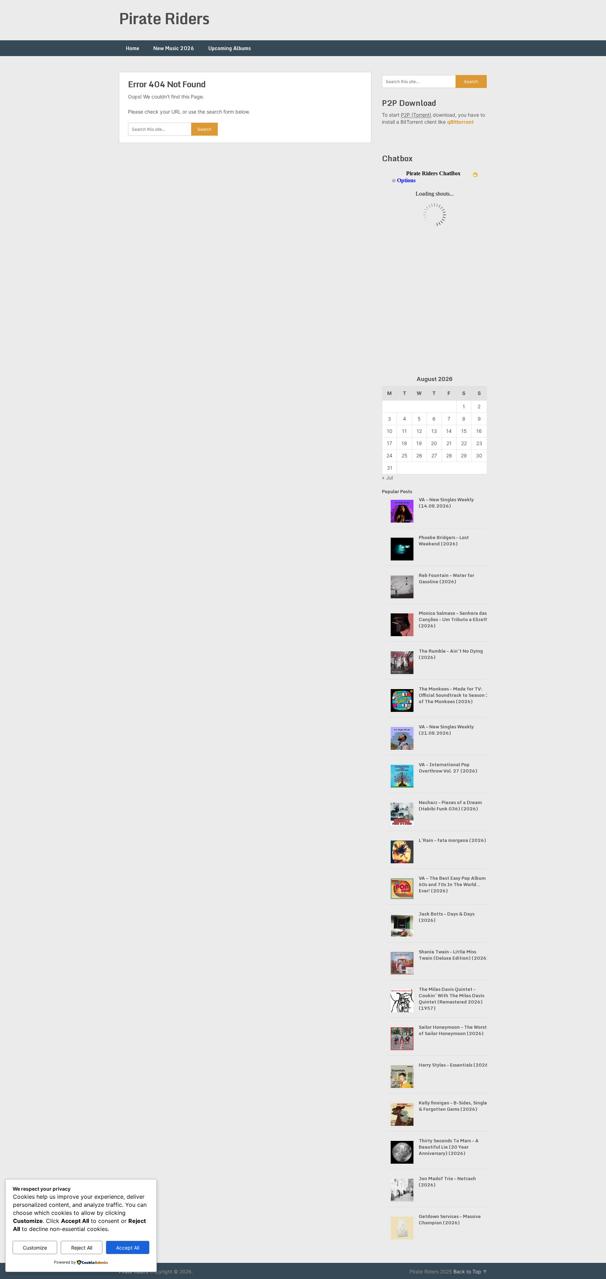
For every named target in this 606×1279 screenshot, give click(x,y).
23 (479, 443)
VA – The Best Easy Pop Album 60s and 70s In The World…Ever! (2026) (452, 884)
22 (464, 443)
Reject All (81, 1248)
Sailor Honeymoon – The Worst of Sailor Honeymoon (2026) (453, 1030)
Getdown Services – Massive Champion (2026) (450, 1219)
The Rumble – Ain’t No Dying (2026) (451, 654)
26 (419, 455)
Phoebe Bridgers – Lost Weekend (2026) (444, 540)
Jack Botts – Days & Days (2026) (446, 917)
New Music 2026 (173, 48)
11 (404, 431)
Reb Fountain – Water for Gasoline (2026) (446, 578)
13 (434, 431)
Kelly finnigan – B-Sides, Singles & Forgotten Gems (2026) (454, 1106)
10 (389, 431)
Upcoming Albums (229, 48)
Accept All (127, 1248)
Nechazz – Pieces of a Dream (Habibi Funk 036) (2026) (450, 805)
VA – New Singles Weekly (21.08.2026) (446, 730)
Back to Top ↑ (470, 1271)
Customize (35, 1248)
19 (419, 443)
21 (449, 443)
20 (434, 443)
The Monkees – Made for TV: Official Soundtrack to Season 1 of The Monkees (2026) (454, 695)
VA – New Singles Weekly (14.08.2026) (446, 503)
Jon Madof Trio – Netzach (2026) (447, 1182)
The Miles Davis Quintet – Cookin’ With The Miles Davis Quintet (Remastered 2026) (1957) (451, 998)
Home (132, 48)
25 (405, 455)
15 (464, 431)
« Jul (387, 478)
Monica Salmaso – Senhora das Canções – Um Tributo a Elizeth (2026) (453, 619)
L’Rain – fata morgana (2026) (452, 840)
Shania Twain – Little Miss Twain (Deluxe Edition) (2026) (454, 955)
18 (404, 443)
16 (479, 431)
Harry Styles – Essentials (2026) (454, 1065)
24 (389, 455)
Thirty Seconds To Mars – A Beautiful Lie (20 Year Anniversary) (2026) (449, 1147)
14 (449, 431)
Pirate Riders (164, 18)
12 (419, 431)
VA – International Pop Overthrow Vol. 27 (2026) (448, 768)
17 (389, 443)
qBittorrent (460, 122)
